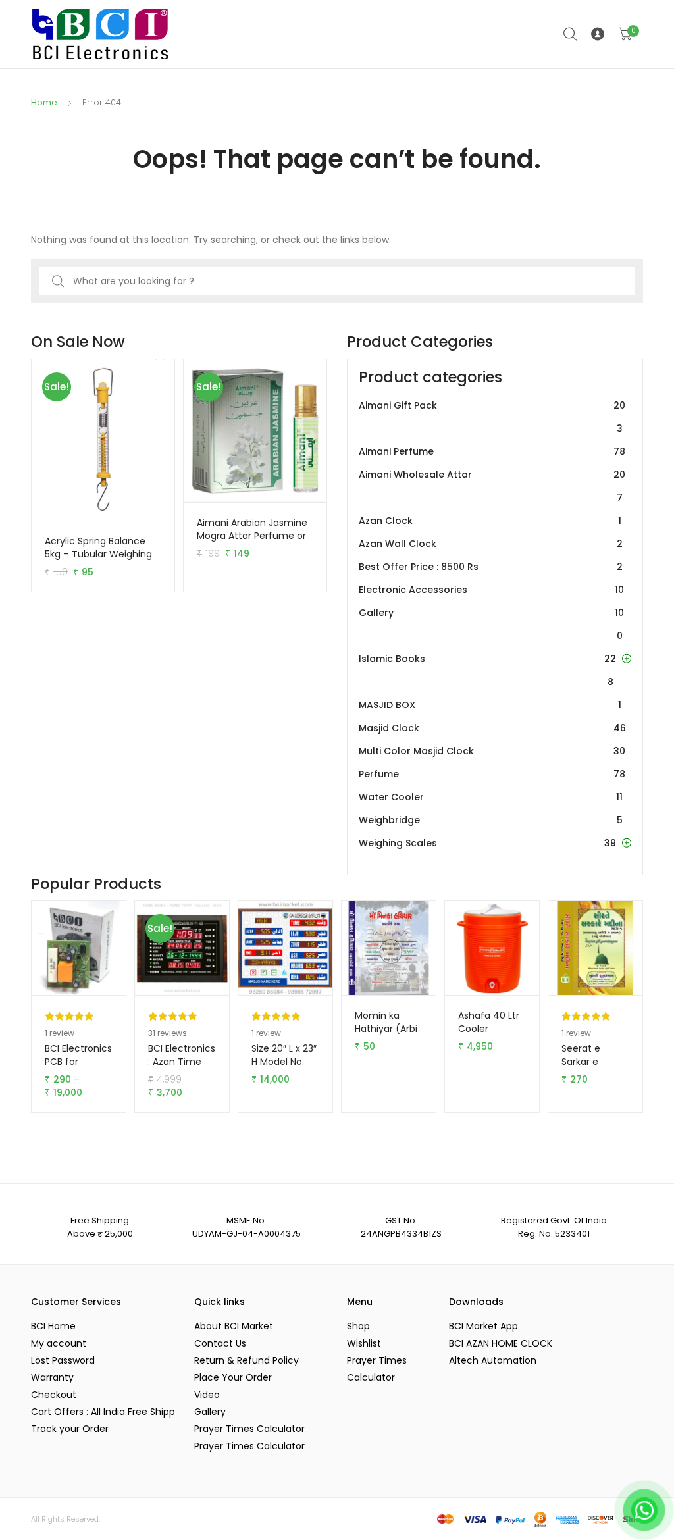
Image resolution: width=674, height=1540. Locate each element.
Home (44, 102)
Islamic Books (487, 670)
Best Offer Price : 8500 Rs (491, 566)
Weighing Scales (487, 843)
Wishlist (364, 1343)
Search (570, 34)
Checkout (53, 1394)
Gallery (491, 624)
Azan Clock (490, 520)
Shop (358, 1326)
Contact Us (220, 1343)
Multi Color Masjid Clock (492, 750)
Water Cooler (491, 797)
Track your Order (70, 1428)
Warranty (52, 1377)
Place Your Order (233, 1377)
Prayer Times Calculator (249, 1428)
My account (58, 1343)
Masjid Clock (492, 727)
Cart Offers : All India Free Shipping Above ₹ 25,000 (102, 1411)
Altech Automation (492, 1360)
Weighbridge (491, 820)
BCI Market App (483, 1326)
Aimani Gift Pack (492, 417)
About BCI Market (233, 1326)
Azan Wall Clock (491, 543)
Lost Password (63, 1360)
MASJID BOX (490, 704)
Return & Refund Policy (246, 1360)
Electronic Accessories (491, 589)
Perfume (492, 774)
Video (207, 1394)
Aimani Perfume (492, 451)
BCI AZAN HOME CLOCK (500, 1343)
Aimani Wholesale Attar (492, 486)
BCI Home (53, 1326)
